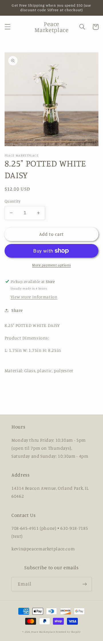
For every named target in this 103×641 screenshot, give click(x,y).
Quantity (12, 201)
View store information (34, 296)
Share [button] (17, 310)
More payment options (51, 265)
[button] (7, 26)
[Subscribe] (84, 584)
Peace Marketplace (43, 631)
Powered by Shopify (68, 631)
